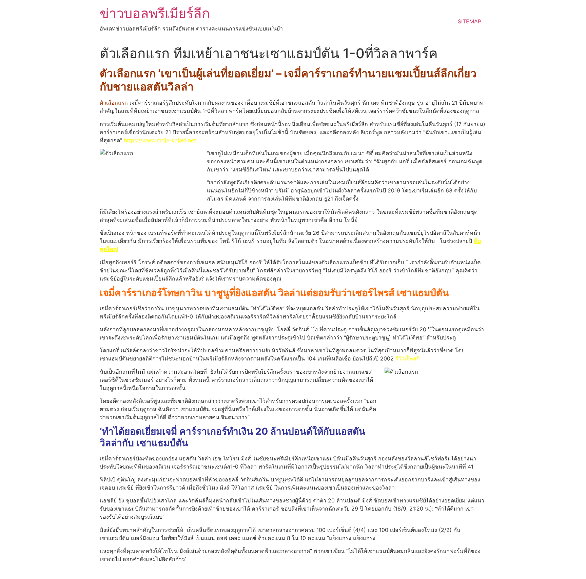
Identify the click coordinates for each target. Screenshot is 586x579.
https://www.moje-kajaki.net (160, 140)
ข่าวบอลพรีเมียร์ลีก (155, 13)
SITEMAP (469, 21)
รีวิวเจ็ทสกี (407, 358)
